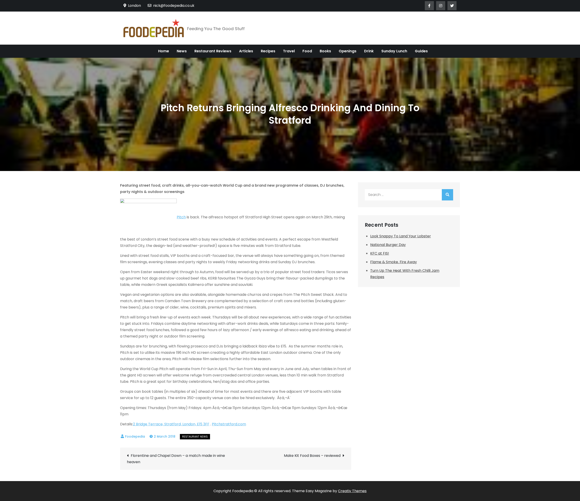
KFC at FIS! (379, 253)
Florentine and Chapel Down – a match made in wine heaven (176, 459)
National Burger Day (388, 244)
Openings (347, 51)
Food (307, 51)
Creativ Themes (352, 491)
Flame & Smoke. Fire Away (393, 262)
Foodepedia (135, 436)
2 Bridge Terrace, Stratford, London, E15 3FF (171, 424)
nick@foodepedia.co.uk (173, 5)
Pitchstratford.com (229, 424)
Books (325, 51)
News (182, 51)
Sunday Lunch (394, 51)
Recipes (268, 51)
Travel (289, 51)
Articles (246, 51)
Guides (421, 51)
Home (163, 51)
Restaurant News (195, 436)
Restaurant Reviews (212, 51)
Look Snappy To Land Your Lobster (400, 236)
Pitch (181, 217)
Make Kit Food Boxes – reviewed (312, 455)
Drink (369, 51)
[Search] (447, 194)
